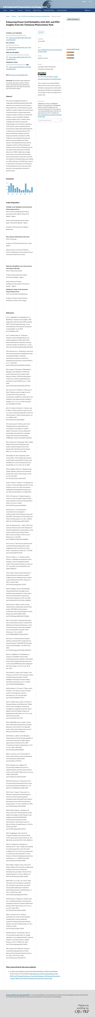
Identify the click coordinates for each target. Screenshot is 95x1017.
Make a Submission (73, 19)
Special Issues (37, 10)
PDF (41, 32)
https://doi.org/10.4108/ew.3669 (18, 75)
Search (88, 10)
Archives (27, 10)
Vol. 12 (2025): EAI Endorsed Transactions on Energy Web (33, 16)
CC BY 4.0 (46, 88)
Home (5, 10)
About (12, 10)
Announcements (62, 10)
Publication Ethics (49, 10)
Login (90, 1)
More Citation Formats (45, 120)
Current (20, 10)
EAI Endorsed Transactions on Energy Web (25, 7)
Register (84, 1)
